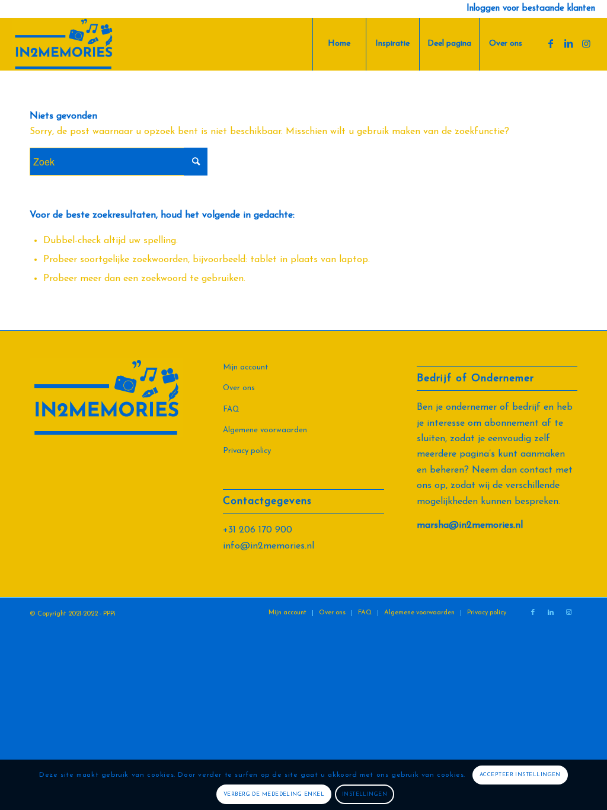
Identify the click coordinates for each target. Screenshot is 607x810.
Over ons (239, 388)
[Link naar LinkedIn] (568, 43)
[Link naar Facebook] (551, 43)
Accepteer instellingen (520, 774)
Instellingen (364, 794)
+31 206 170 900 (257, 530)
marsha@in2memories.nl (470, 525)
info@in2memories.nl (268, 546)
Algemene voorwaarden (265, 430)
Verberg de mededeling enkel (273, 794)
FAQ (231, 409)
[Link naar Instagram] (586, 43)
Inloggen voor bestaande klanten (531, 8)
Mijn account (246, 367)
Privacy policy (247, 451)
